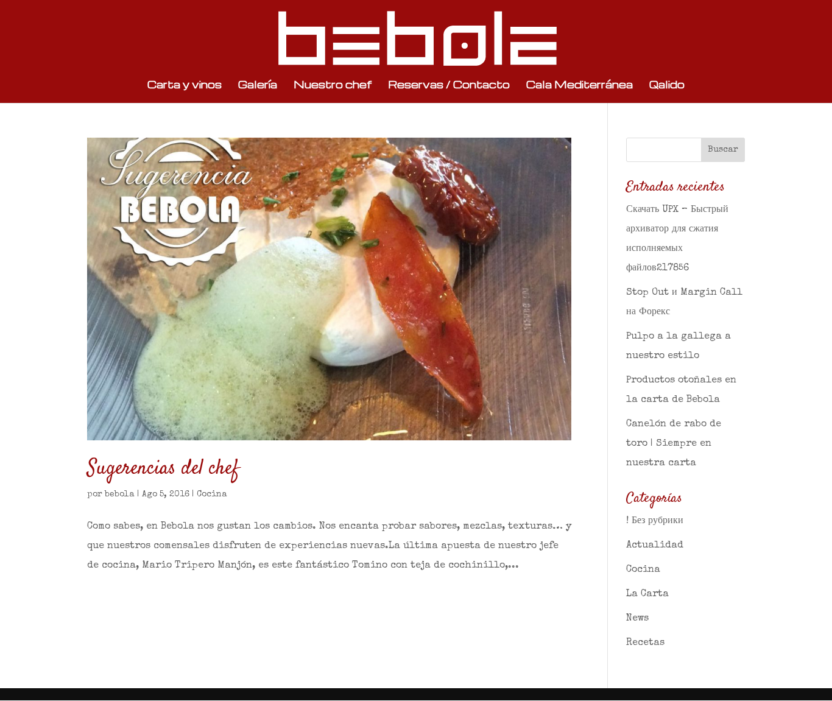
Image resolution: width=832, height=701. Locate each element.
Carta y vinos (184, 85)
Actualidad (654, 546)
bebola (120, 494)
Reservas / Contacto (449, 85)
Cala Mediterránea (579, 85)
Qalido (667, 85)
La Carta (647, 594)
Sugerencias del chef (163, 468)
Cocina (212, 494)
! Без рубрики (654, 521)
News (637, 619)
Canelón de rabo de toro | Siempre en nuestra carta (673, 444)
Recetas (645, 643)
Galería (257, 85)
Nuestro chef (333, 85)
